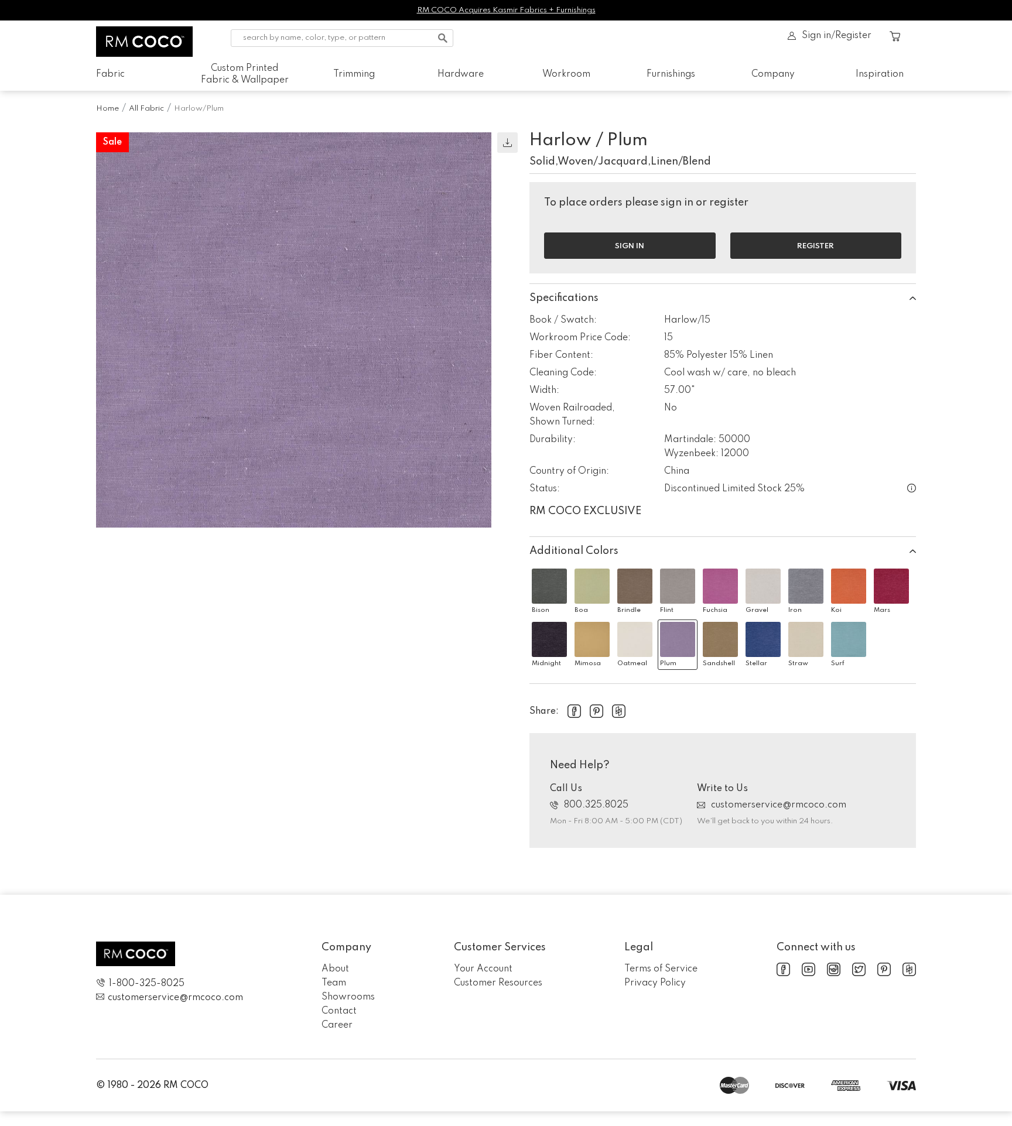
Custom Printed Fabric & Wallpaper (245, 74)
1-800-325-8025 (146, 983)
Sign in (629, 246)
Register (815, 246)
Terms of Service (661, 969)
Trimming (354, 74)
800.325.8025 (596, 805)
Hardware (460, 74)
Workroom (566, 74)
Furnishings (671, 74)
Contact (339, 1011)
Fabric (110, 74)
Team (334, 983)
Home (107, 108)
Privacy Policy (655, 983)
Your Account (483, 969)
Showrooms (348, 997)
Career (337, 1025)
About (335, 969)
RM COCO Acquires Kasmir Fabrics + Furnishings (506, 10)
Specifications (564, 298)
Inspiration (880, 74)
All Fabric (146, 108)
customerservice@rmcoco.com (778, 805)
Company (773, 74)
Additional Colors (573, 551)
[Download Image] (507, 142)
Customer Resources (498, 983)
